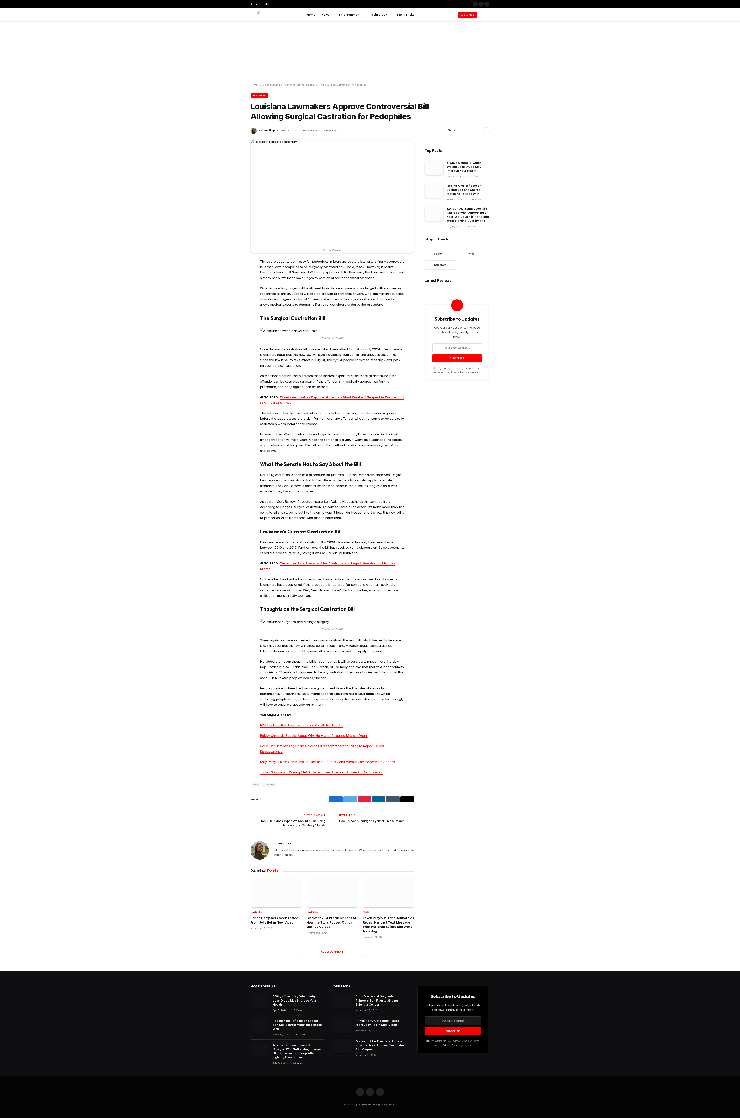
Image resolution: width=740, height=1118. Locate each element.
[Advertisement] (370, 52)
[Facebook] (237, 271)
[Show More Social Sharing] (486, 130)
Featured (259, 95)
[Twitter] (237, 281)
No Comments (311, 130)
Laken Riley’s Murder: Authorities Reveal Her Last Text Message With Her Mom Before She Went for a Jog (388, 924)
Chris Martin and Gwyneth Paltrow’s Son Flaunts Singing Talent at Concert (377, 1000)
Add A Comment (332, 951)
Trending (269, 784)
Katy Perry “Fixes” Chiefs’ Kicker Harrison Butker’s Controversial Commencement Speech (327, 762)
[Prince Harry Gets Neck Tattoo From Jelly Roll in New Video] (276, 892)
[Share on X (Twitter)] (466, 130)
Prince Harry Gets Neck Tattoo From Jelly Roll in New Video (274, 920)
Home (311, 14)
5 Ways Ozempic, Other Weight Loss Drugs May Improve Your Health (464, 167)
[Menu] (252, 14)
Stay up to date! (260, 4)
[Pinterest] (237, 301)
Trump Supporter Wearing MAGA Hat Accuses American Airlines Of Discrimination (321, 772)
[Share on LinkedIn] (479, 130)
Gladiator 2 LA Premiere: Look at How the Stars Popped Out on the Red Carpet (331, 922)
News (325, 14)
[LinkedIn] (237, 291)
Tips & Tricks (405, 14)
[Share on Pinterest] (473, 130)
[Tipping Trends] (277, 15)
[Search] (487, 14)
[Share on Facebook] (460, 130)
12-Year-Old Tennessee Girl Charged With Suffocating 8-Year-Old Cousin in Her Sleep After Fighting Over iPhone (468, 215)
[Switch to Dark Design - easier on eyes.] (482, 14)
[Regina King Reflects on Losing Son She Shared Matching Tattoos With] (434, 190)
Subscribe (467, 14)
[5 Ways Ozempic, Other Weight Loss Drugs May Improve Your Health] (434, 167)
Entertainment (350, 14)
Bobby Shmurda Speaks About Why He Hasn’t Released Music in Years (314, 735)
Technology (378, 14)
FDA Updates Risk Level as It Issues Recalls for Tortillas (301, 725)
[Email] (237, 311)
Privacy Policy (459, 372)
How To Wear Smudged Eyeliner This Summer (371, 821)
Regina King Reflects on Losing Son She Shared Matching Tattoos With (464, 190)
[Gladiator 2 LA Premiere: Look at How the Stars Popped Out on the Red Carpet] (332, 892)
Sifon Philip (268, 130)
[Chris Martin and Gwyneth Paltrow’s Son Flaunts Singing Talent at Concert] (342, 1001)
